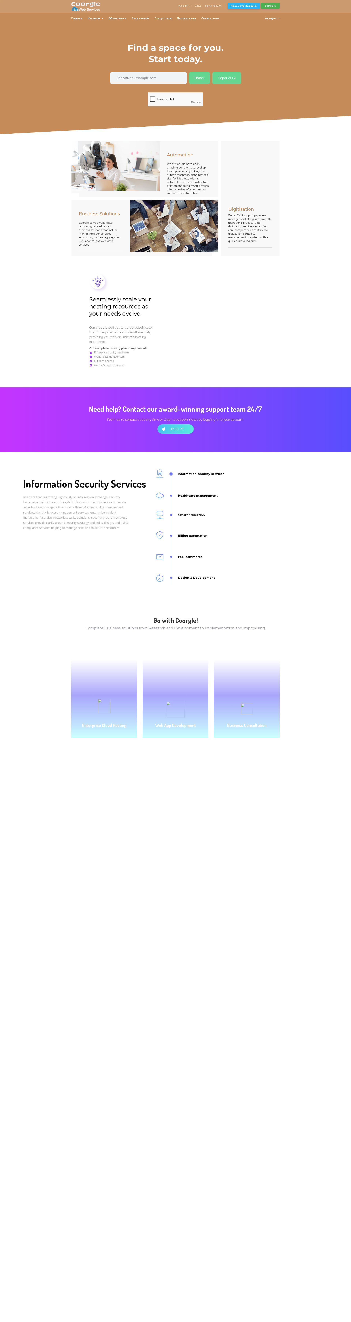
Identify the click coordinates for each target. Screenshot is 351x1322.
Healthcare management (198, 495)
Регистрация (213, 5)
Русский (183, 5)
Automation (180, 155)
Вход (198, 5)
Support (270, 5)
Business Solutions (99, 213)
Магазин (94, 18)
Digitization (241, 209)
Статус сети (162, 18)
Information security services (201, 474)
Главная (76, 18)
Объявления (117, 18)
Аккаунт (271, 18)
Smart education (191, 515)
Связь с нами (210, 18)
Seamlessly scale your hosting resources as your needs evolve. (120, 306)
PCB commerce (190, 557)
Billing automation (192, 535)
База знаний (140, 18)
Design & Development (196, 577)
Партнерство (186, 18)
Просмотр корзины (244, 5)
